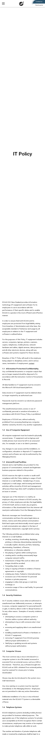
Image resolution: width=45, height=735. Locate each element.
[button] (39, 5)
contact (31, 363)
